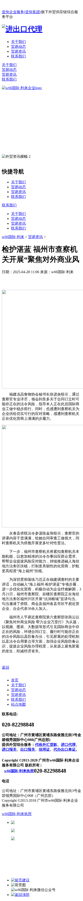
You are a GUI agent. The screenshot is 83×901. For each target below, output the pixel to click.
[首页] (22, 88)
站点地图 (18, 704)
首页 (14, 680)
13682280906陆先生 (50, 839)
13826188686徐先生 (50, 822)
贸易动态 (18, 46)
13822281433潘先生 (50, 830)
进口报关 (9, 749)
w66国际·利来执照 (19, 771)
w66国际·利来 (13, 237)
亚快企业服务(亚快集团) (21, 12)
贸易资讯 (18, 51)
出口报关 (27, 749)
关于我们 (18, 42)
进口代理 (68, 745)
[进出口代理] (22, 29)
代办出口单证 (64, 749)
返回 (5, 667)
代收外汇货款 (46, 745)
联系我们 (18, 56)
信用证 (44, 749)
